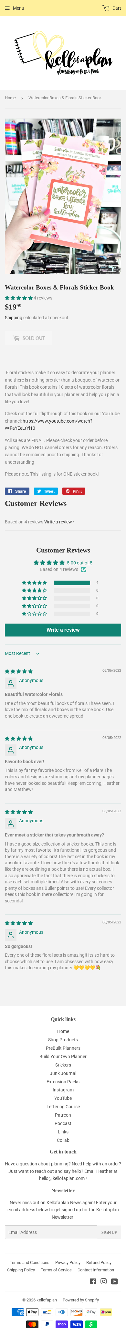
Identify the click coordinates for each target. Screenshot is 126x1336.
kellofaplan (47, 1300)
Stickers (63, 1065)
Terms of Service (56, 1270)
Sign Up (109, 1232)
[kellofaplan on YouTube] (114, 1282)
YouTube (63, 1098)
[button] (19, 297)
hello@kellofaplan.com (62, 1178)
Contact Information (96, 1270)
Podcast (63, 1123)
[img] (19, 671)
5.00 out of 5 (79, 562)
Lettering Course (63, 1106)
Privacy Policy (67, 1262)
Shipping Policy (21, 1270)
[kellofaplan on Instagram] (103, 1282)
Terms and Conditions (29, 1262)
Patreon (63, 1115)
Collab (63, 1140)
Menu (18, 8)
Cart (116, 8)
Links (63, 1131)
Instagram (63, 1089)
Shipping (13, 317)
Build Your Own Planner (63, 1056)
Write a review (58, 521)
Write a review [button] (63, 630)
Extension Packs (63, 1081)
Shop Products (63, 1039)
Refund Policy (98, 1262)
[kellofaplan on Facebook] (92, 1282)
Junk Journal (63, 1073)
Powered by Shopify (81, 1300)
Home (10, 97)
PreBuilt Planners (63, 1048)
